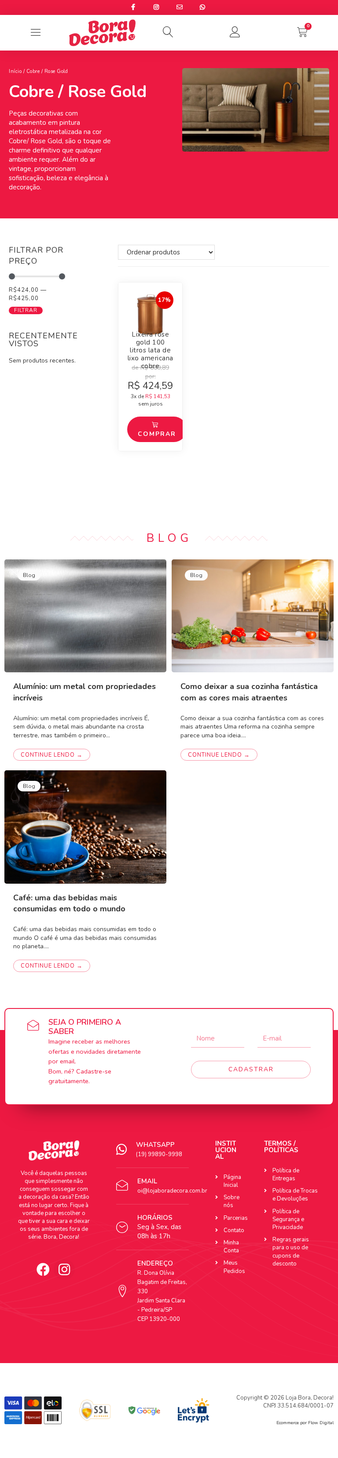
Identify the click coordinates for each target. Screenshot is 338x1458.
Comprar (157, 434)
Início (15, 71)
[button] (169, 32)
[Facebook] (43, 1269)
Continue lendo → (52, 755)
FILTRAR (25, 310)
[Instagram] (64, 1269)
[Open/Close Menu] (35, 32)
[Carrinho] (302, 32)
